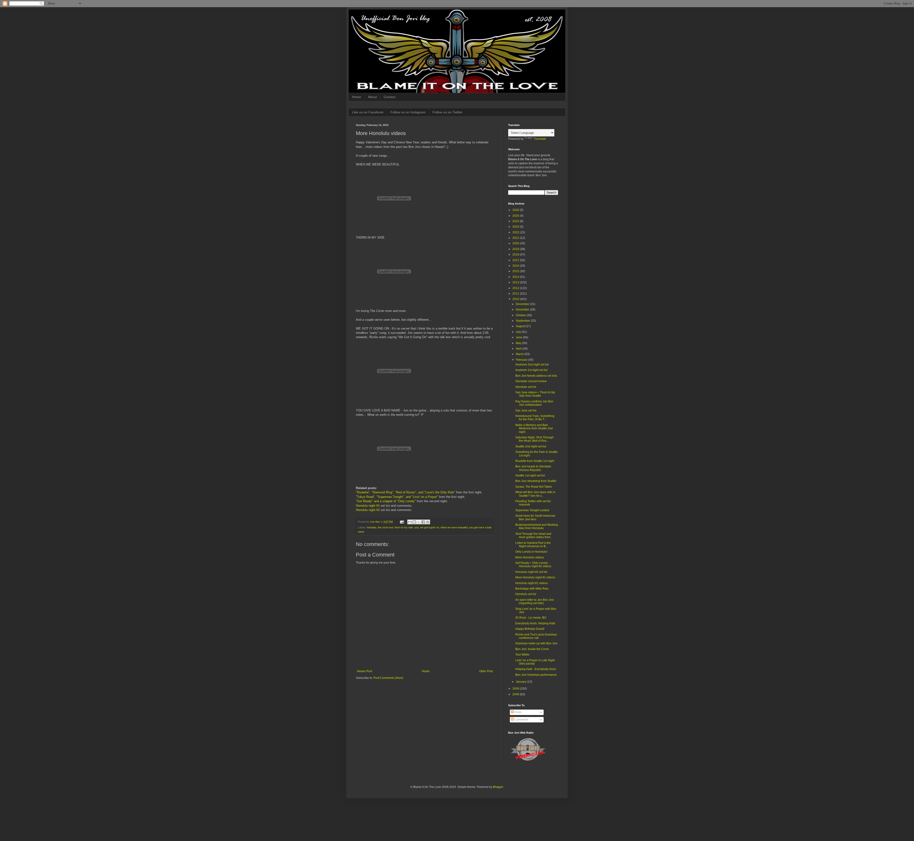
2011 (516, 293)
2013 (516, 282)
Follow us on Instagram (408, 112)
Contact (389, 97)
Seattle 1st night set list (530, 475)
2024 (516, 221)
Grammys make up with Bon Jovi (536, 643)
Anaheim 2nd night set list (532, 364)
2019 (516, 249)
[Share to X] (418, 522)
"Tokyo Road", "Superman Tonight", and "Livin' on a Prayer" (397, 497)
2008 (516, 694)
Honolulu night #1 (368, 505)
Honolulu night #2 (368, 510)
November (523, 309)
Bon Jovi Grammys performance (536, 674)
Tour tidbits (522, 654)
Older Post (486, 671)
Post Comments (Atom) (388, 678)
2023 (516, 226)
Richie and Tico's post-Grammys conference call (536, 636)
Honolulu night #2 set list (531, 572)
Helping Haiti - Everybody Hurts (535, 669)
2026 (516, 210)
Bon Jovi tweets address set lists (536, 375)
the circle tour (385, 527)
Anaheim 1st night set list (531, 370)
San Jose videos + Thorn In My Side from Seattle (535, 394)
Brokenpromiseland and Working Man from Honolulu (536, 526)
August (521, 326)
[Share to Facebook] (423, 522)
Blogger (498, 787)
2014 (516, 277)
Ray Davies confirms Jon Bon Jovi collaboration (534, 403)
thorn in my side (404, 527)
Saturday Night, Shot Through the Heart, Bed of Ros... (534, 439)
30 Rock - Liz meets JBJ (530, 617)
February (522, 359)
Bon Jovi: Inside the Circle (532, 649)
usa (416, 527)
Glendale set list (525, 387)
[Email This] (409, 522)
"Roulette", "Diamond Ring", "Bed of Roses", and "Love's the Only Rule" (405, 492)
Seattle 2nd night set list (530, 446)
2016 (516, 265)
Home (356, 97)
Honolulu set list (525, 594)
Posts (518, 712)
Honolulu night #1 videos (531, 583)
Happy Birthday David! (529, 629)
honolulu (371, 527)
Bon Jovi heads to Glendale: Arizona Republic (533, 468)
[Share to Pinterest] (427, 522)
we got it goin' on (429, 527)
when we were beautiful (454, 527)
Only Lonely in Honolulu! (531, 551)
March (520, 354)
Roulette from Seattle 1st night (534, 461)
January (521, 681)
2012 (516, 288)
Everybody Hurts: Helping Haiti (535, 623)
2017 (516, 260)
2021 (516, 238)
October (521, 315)
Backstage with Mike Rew (531, 588)
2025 (516, 215)
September (523, 320)
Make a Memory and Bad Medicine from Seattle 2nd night (534, 428)
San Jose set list (525, 410)
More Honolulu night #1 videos (535, 577)
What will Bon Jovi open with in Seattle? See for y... (535, 494)
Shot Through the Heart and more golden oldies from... (533, 535)
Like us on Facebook (367, 112)
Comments (521, 719)
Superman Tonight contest (532, 510)
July (519, 332)
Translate (540, 138)
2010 (516, 299)
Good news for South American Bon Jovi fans (535, 517)
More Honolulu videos (529, 557)
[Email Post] (402, 521)
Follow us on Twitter (447, 112)
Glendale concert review (531, 381)
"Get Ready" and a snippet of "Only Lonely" (386, 501)
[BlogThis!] (414, 522)
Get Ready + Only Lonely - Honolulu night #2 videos (533, 564)
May (519, 343)
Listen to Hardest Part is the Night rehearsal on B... (533, 544)
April (519, 348)
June (519, 337)
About (372, 97)
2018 (516, 254)
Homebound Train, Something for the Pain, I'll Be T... (534, 417)
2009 (516, 688)
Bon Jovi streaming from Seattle (535, 481)
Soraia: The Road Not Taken (533, 486)
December (523, 304)
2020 (516, 243)
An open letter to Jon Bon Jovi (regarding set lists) (534, 601)
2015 (516, 271)
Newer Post (364, 671)
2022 (516, 232)
